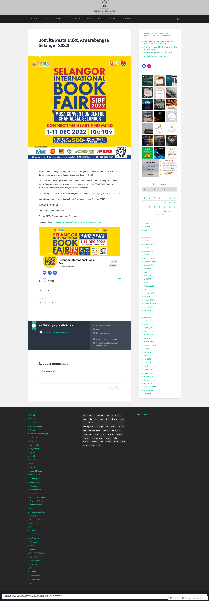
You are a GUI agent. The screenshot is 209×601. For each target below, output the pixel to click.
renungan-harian (97, 438)
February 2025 (149, 286)
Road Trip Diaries (37, 553)
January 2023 (149, 373)
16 (165, 202)
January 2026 (149, 248)
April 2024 (147, 321)
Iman (97, 423)
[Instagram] (149, 66)
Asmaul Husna (36, 426)
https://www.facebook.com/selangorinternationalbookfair (79, 222)
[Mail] (55, 273)
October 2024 (149, 300)
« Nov (157, 215)
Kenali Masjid (35, 490)
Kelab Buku (34, 482)
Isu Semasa (35, 467)
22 (160, 207)
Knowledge (99, 427)
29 (160, 211)
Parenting (106, 430)
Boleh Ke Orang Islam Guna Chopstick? (158, 53)
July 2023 (147, 352)
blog (84, 419)
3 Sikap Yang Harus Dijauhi (106, 339)
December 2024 (149, 293)
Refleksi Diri (34, 538)
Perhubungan (35, 527)
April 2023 (147, 363)
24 (170, 207)
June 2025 (147, 272)
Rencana (35, 19)
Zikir (98, 445)
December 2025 (149, 251)
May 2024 (147, 317)
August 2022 (148, 390)
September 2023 (150, 345)
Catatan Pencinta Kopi (39, 434)
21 (155, 207)
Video (100, 19)
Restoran (108, 438)
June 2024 (147, 314)
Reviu (32, 546)
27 (150, 211)
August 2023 (148, 349)
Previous (42, 279)
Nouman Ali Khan (94, 430)
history (114, 419)
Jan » (162, 215)
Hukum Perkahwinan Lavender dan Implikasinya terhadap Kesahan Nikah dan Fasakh (157, 36)
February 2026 (149, 244)
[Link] (50, 273)
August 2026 (148, 224)
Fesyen (33, 441)
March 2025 (148, 283)
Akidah (32, 419)
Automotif (34, 430)
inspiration (105, 423)
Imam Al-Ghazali (88, 423)
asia (120, 415)
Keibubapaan (35, 478)
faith (101, 419)
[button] (42, 290)
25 (175, 207)
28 (155, 211)
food (107, 419)
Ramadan (111, 434)
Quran (103, 434)
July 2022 (147, 394)
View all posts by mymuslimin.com (57, 332)
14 (155, 202)
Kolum (112, 19)
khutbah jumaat (36, 505)
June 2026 (147, 230)
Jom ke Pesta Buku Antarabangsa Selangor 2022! (74, 42)
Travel (123, 442)
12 (145, 202)
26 (145, 211)
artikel (114, 415)
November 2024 (149, 296)
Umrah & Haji (35, 579)
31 (170, 211)
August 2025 (148, 265)
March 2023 (148, 366)
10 (170, 198)
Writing (85, 445)
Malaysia (113, 427)
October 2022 (149, 383)
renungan (86, 438)
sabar (116, 438)
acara (84, 415)
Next (119, 279)
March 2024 (148, 324)
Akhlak (32, 415)
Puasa (32, 531)
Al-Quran (33, 422)
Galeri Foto (34, 445)
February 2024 (149, 328)
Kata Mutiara (35, 475)
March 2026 (148, 241)
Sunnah (33, 572)
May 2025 (147, 276)
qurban (32, 534)
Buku (90, 419)
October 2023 (149, 342)
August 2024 (148, 307)
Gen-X (32, 452)
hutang (122, 419)
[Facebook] (144, 66)
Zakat (92, 445)
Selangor (107, 333)
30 (165, 211)
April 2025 (147, 279)
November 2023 (149, 338)
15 (160, 202)
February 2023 (149, 370)
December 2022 (149, 376)
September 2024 (150, 303)
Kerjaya (33, 493)
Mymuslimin (141, 414)
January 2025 (149, 290)
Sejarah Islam (35, 557)
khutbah (120, 423)
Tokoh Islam (35, 576)
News (32, 523)
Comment (113, 387)
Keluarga (33, 486)
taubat (116, 442)
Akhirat (91, 415)
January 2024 (149, 331)
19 (145, 207)
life (107, 427)
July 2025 (147, 269)
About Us (126, 19)
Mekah (121, 427)
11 (175, 198)
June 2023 (147, 356)
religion (119, 434)
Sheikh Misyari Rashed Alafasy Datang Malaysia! (108, 344)
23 (165, 207)
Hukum (33, 460)
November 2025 (149, 255)
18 (175, 202)
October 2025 (149, 258)
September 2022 (150, 387)
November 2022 (149, 380)
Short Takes (35, 561)
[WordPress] (44, 273)
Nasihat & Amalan (55, 19)
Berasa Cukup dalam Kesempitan (155, 56)
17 (170, 202)
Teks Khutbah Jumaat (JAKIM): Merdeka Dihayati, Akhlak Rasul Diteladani (158, 42)
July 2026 (147, 227)
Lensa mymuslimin (37, 512)
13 (150, 202)
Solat (32, 568)
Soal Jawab (34, 564)
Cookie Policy (44, 597)
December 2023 (149, 335)
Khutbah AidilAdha (37, 497)
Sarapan (85, 442)
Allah (107, 415)
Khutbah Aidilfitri (36, 501)
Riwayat (33, 549)
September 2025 (150, 262)
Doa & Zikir (34, 437)
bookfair (99, 333)
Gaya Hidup (75, 19)
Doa (96, 419)
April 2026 (147, 237)
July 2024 (147, 310)
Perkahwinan (87, 434)
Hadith (32, 456)
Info (89, 19)
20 (150, 207)
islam (113, 423)
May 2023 (147, 359)
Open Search (178, 19)
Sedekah (94, 442)
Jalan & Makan (36, 471)
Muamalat (34, 516)
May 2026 (147, 234)
